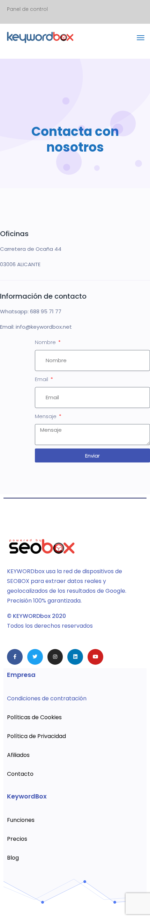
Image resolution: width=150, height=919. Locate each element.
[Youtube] (95, 657)
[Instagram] (55, 657)
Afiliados (18, 755)
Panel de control (27, 9)
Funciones (21, 820)
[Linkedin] (75, 657)
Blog (13, 858)
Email (42, 379)
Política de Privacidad (36, 736)
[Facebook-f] (15, 657)
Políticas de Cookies (34, 717)
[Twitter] (35, 657)
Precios (17, 839)
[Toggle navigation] (140, 41)
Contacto (20, 774)
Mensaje (46, 416)
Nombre (46, 342)
